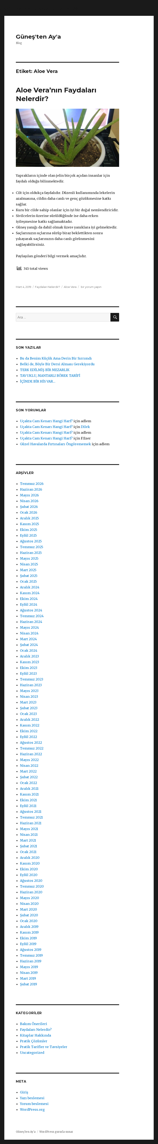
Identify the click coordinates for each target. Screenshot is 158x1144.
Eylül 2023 (28, 673)
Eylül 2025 (28, 535)
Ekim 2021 (28, 800)
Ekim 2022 (28, 731)
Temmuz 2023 (31, 679)
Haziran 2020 (31, 892)
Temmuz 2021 (31, 817)
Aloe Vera (70, 286)
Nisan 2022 (29, 765)
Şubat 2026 (29, 507)
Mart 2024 (28, 639)
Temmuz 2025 (31, 547)
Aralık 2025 (29, 518)
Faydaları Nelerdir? (47, 286)
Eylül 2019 (28, 944)
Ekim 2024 (29, 599)
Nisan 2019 (29, 973)
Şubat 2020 (29, 915)
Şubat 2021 (28, 846)
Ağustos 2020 (31, 881)
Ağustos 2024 (31, 610)
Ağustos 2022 (31, 742)
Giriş (24, 1092)
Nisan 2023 (29, 696)
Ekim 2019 (28, 938)
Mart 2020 (28, 909)
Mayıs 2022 (29, 760)
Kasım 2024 (30, 593)
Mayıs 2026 (29, 495)
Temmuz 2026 (32, 484)
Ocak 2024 (28, 650)
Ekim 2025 (28, 530)
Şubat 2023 (28, 708)
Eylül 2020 (28, 875)
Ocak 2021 (28, 852)
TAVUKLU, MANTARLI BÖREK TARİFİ (50, 376)
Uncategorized (32, 1053)
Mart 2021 (28, 840)
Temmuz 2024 (32, 616)
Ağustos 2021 (30, 812)
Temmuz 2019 (31, 955)
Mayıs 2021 (29, 829)
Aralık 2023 (29, 656)
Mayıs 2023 (29, 691)
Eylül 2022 (28, 737)
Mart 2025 (28, 570)
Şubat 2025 (28, 576)
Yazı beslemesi (32, 1098)
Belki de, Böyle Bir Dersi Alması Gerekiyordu (57, 364)
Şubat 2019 (28, 984)
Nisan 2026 (29, 501)
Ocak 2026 (28, 512)
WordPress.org (32, 1109)
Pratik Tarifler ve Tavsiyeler (43, 1047)
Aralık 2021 (29, 788)
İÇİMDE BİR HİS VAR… (37, 381)
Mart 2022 (28, 771)
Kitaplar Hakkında (35, 1035)
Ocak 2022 (28, 783)
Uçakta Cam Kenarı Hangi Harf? (46, 421)
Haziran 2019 (30, 961)
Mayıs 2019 (29, 967)
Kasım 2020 (30, 863)
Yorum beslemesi (34, 1104)
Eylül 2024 (28, 604)
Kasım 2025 (29, 524)
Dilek (85, 427)
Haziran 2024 (31, 622)
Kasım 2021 (29, 794)
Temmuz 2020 (32, 886)
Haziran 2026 (31, 489)
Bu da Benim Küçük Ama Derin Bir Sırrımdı (56, 358)
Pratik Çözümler (33, 1041)
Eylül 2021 (28, 806)
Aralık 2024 (29, 587)
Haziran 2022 (31, 754)
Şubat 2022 (29, 777)
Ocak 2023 (28, 714)
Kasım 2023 (29, 662)
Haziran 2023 (31, 685)
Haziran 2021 (30, 823)
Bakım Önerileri (33, 1024)
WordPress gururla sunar (56, 1132)
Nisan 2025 (29, 564)
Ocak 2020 (28, 921)
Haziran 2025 (31, 553)
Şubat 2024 (29, 645)
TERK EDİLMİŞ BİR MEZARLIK (45, 370)
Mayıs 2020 (29, 898)
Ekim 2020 (29, 869)
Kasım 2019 (29, 932)
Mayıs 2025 (29, 558)
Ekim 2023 (28, 668)
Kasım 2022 (29, 725)
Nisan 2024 (29, 633)
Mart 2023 (28, 702)
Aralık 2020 (30, 858)
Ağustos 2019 (30, 950)
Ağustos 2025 (31, 541)
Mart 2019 (28, 978)
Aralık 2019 (29, 927)
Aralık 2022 (29, 719)
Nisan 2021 (29, 835)
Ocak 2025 (28, 581)
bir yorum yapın (90, 286)
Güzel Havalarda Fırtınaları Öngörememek (55, 444)
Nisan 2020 (29, 904)
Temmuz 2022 (31, 748)
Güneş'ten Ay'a (38, 36)
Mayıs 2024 (29, 627)
